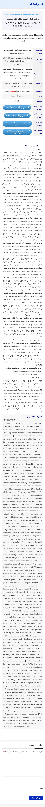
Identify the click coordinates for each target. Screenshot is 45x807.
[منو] (3, 5)
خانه (37, 14)
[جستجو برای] (42, 5)
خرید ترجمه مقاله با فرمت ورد (16, 123)
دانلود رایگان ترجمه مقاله (16, 115)
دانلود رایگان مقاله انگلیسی (16, 107)
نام (42, 779)
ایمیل (41, 788)
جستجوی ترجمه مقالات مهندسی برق (16, 131)
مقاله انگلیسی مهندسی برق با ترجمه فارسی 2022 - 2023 (20, 14)
